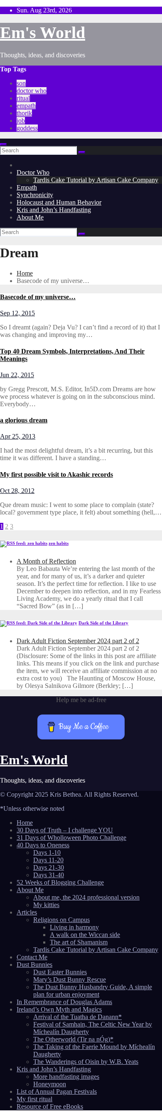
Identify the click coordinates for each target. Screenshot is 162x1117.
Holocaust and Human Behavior (59, 202)
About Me (30, 217)
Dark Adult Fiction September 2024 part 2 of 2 (78, 640)
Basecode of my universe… (38, 296)
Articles (27, 912)
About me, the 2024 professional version (86, 897)
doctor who (32, 90)
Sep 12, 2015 (17, 313)
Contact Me (32, 957)
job (21, 120)
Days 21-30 (48, 867)
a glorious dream (23, 420)
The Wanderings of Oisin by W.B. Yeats (85, 1061)
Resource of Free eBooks (50, 1106)
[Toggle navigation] (3, 144)
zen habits (59, 543)
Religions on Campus (61, 919)
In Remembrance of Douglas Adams (64, 1001)
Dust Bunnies (34, 964)
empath (26, 105)
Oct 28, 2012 (17, 490)
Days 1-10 (47, 852)
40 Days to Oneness (43, 845)
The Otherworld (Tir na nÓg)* (73, 1039)
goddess (27, 128)
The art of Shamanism (79, 942)
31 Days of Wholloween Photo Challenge (71, 837)
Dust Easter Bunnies (60, 972)
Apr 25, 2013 (17, 436)
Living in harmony (74, 927)
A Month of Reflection (46, 561)
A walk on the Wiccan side (85, 934)
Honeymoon (49, 1084)
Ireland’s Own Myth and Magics (59, 1009)
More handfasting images (66, 1076)
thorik (24, 113)
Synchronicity (35, 194)
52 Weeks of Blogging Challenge (60, 882)
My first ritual (34, 1098)
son (21, 83)
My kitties (46, 904)
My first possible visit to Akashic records (56, 474)
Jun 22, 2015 (17, 374)
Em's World (42, 32)
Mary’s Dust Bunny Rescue (69, 979)
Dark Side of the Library (103, 622)
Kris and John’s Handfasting (54, 209)
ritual (23, 98)
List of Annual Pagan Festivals (57, 1091)
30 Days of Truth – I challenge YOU (65, 830)
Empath (27, 187)
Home (25, 273)
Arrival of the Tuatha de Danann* (77, 1016)
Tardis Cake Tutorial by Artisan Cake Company (95, 179)
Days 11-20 (48, 859)
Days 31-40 (48, 874)
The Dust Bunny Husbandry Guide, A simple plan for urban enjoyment (92, 990)
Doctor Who (33, 172)
